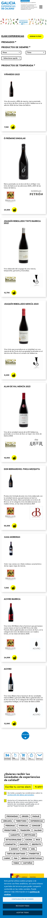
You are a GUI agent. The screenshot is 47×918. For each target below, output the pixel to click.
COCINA (28, 840)
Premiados (7, 42)
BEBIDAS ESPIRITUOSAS (31, 858)
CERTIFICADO (29, 835)
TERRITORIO (21, 821)
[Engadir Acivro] (14, 723)
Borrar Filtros (35, 36)
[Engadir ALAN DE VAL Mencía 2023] (14, 457)
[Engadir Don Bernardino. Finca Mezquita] (14, 525)
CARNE (7, 858)
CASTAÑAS (27, 863)
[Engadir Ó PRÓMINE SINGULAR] (14, 209)
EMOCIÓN (24, 844)
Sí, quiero (39, 787)
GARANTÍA (15, 835)
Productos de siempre (15, 47)
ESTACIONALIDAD (13, 840)
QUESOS (14, 849)
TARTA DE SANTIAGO (16, 854)
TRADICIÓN (25, 830)
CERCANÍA (7, 821)
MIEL (33, 849)
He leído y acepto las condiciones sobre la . (25, 794)
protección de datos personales (21, 795)
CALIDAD (38, 830)
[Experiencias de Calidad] (8, 5)
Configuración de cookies (22, 899)
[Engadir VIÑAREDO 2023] (13, 127)
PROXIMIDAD (12, 816)
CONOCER (36, 826)
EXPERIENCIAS (36, 821)
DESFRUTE (36, 844)
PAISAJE (35, 816)
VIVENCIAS (23, 826)
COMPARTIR (10, 844)
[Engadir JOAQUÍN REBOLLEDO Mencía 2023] (13, 375)
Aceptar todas (22, 912)
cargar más (25, 734)
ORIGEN (25, 816)
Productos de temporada (17, 66)
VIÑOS (24, 849)
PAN (15, 858)
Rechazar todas (22, 906)
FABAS (16, 863)
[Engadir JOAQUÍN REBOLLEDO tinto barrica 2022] (14, 292)
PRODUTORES (10, 830)
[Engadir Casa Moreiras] (13, 587)
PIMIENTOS (34, 854)
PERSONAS (10, 826)
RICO (38, 840)
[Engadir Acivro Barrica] (14, 657)
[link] (19, 5)
